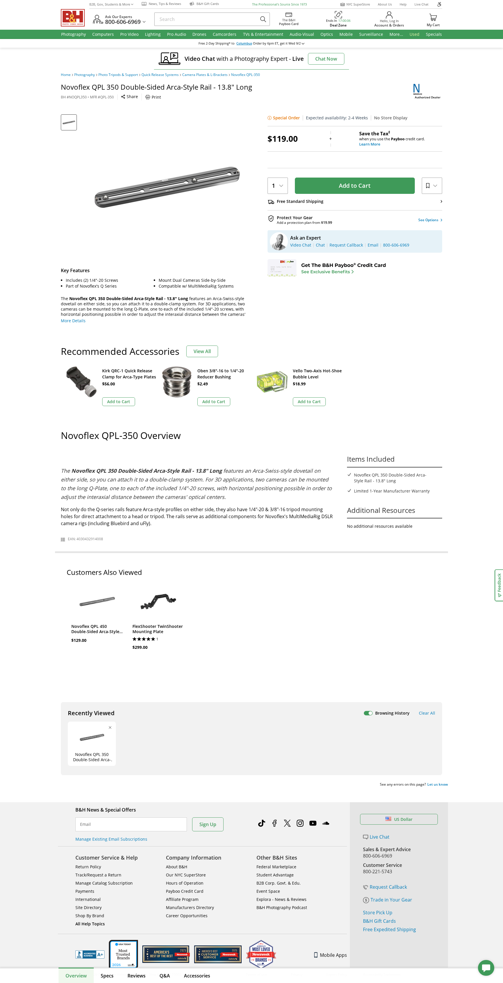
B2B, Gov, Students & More (109, 4)
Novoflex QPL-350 (245, 75)
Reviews (136, 976)
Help (403, 4)
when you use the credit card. (392, 139)
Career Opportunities (187, 915)
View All (202, 351)
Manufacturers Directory (190, 907)
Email (85, 824)
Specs (107, 976)
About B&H (176, 866)
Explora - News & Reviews (281, 899)
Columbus (244, 43)
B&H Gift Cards (379, 921)
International (88, 899)
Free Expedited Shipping (389, 929)
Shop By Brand (89, 915)
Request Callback (388, 887)
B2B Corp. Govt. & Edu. (278, 883)
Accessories (197, 976)
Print (156, 97)
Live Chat (421, 4)
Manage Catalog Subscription (104, 883)
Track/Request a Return (98, 875)
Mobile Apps (333, 955)
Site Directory (88, 907)
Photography (84, 75)
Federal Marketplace (276, 866)
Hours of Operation (184, 883)
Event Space (268, 891)
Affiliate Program (182, 899)
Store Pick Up (377, 912)
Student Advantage (275, 875)
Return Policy (88, 866)
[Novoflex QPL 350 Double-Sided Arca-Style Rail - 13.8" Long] (167, 187)
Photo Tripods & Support (118, 75)
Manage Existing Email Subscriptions (111, 839)
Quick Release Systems (160, 75)
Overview (76, 976)
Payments (84, 891)
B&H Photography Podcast (281, 907)
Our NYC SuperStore (186, 875)
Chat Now (326, 59)
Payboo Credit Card (184, 891)
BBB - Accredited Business (90, 954)
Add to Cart (355, 185)
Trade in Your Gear (391, 900)
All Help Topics (90, 924)
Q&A (165, 976)
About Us (385, 4)
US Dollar (403, 819)
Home (66, 75)
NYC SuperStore (358, 4)
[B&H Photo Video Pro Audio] (75, 17)
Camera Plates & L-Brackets (205, 75)
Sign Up (207, 824)
